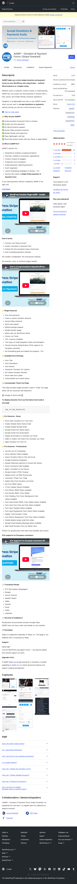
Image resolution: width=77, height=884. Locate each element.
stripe (72, 125)
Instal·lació (30, 67)
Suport (72, 67)
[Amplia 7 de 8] (47, 690)
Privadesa (5, 843)
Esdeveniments (63, 836)
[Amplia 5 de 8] (30, 681)
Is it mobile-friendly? (9, 763)
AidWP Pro (16, 665)
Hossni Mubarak (23, 60)
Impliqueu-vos (63, 832)
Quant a (5, 832)
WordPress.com (9, 850)
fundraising (71, 117)
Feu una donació (65, 839)
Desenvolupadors (46, 839)
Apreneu (42, 832)
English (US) (71, 104)
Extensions (25, 839)
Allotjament (6, 839)
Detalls (6, 67)
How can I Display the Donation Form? (16, 769)
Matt (5, 853)
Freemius (9, 818)
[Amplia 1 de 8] (14, 681)
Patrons (24, 843)
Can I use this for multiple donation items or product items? (14, 788)
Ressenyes (18, 67)
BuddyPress (7, 860)
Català (9, 869)
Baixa (72, 57)
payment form (70, 121)
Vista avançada (59, 131)
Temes (23, 836)
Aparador (24, 832)
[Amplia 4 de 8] (14, 719)
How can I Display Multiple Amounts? (15, 775)
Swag (61, 843)
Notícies (5, 836)
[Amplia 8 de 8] (47, 700)
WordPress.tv (45, 843)
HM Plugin (33, 813)
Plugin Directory (7, 9)
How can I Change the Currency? (14, 781)
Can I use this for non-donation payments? (18, 756)
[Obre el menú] (74, 3)
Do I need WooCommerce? (12, 750)
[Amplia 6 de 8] (47, 681)
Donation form (70, 113)
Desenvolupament (45, 67)
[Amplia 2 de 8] (14, 692)
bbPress (6, 857)
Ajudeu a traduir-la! (56, 15)
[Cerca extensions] (23, 22)
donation (71, 108)
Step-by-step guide (12, 112)
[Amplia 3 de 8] (14, 712)
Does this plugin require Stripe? (13, 744)
